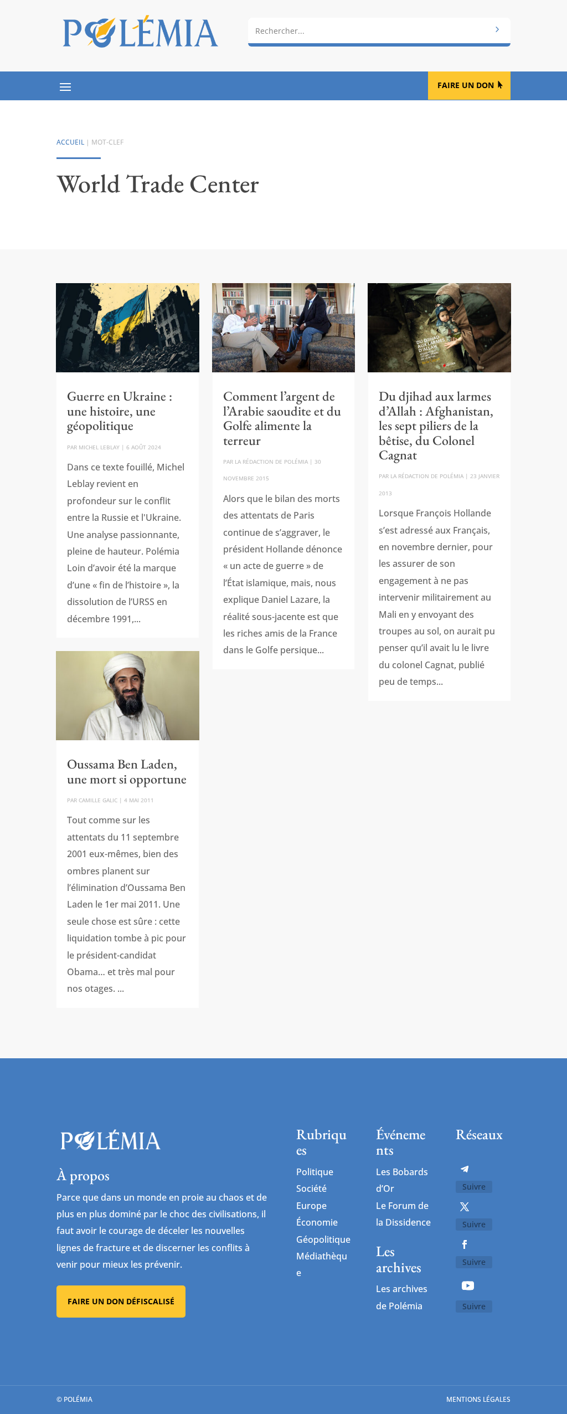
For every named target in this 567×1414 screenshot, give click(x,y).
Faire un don (465, 85)
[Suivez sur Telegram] (464, 1169)
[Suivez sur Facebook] (464, 1244)
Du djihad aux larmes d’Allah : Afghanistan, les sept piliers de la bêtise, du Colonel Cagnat (436, 425)
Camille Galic (98, 800)
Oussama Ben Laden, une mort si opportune (127, 771)
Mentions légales (478, 1399)
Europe (311, 1206)
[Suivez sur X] (464, 1207)
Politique (314, 1172)
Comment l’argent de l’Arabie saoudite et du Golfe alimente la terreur (282, 417)
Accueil (70, 142)
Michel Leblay (99, 447)
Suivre (474, 1186)
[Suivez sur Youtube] (468, 1285)
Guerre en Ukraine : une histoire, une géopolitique (119, 410)
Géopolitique (323, 1239)
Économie (317, 1222)
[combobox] (379, 30)
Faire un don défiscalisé (121, 1301)
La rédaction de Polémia (271, 461)
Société (311, 1188)
